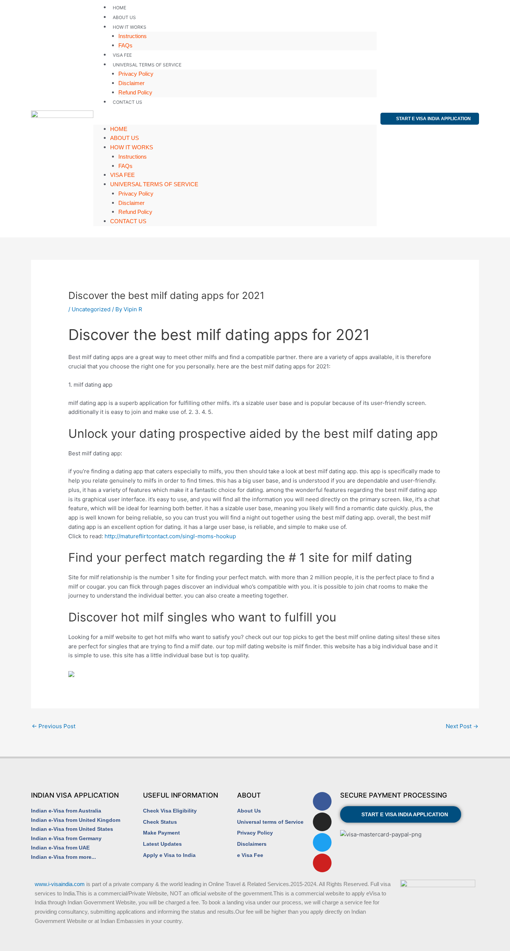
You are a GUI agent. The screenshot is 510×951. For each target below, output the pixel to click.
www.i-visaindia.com (60, 884)
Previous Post (53, 726)
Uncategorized (91, 309)
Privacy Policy (135, 74)
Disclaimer (131, 83)
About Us (124, 17)
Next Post (462, 726)
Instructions (132, 36)
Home (119, 7)
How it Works (129, 27)
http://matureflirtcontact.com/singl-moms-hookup (170, 536)
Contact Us (127, 102)
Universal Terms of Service (147, 65)
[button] (235, 120)
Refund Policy (135, 92)
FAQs (125, 45)
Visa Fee (122, 55)
